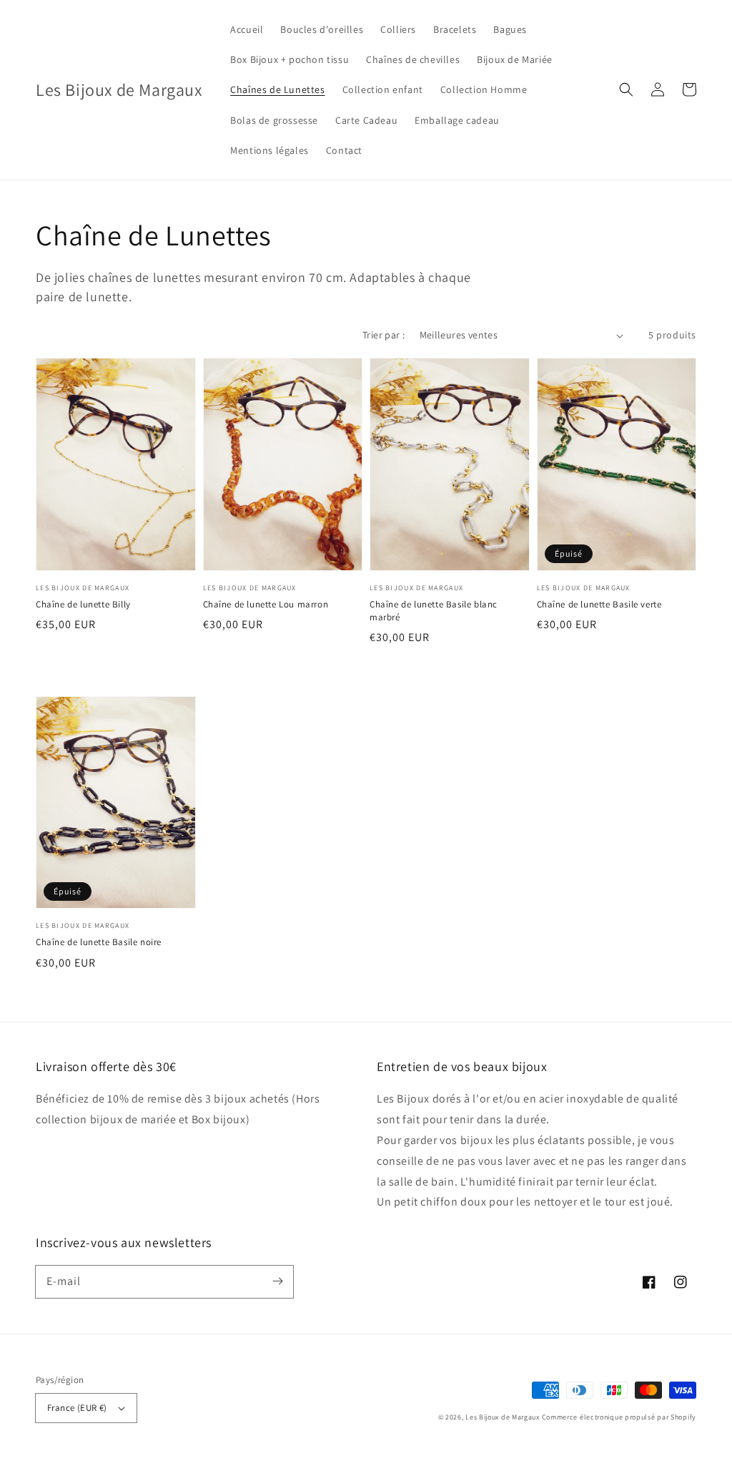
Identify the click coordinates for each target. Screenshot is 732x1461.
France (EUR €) (77, 1408)
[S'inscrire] (277, 1281)
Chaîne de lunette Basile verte (599, 604)
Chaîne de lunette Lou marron (266, 604)
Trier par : (383, 334)
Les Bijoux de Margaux (503, 1417)
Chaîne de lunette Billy (83, 604)
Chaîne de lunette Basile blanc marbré (434, 610)
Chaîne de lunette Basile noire (99, 942)
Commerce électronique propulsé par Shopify (619, 1417)
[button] (626, 89)
